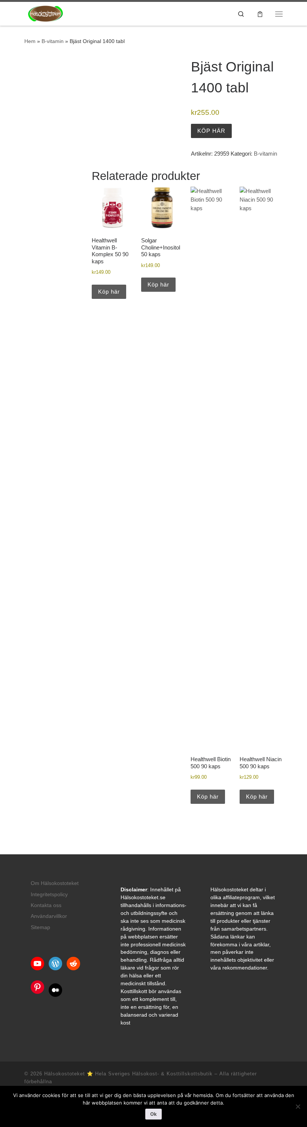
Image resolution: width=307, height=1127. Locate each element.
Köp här (211, 131)
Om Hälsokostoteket (55, 883)
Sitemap (40, 927)
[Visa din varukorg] (260, 13)
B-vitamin (53, 41)
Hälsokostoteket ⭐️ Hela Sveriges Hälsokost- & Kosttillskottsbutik (128, 1074)
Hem (30, 41)
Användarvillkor (49, 916)
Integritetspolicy (49, 894)
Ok (153, 1114)
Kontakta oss (46, 905)
